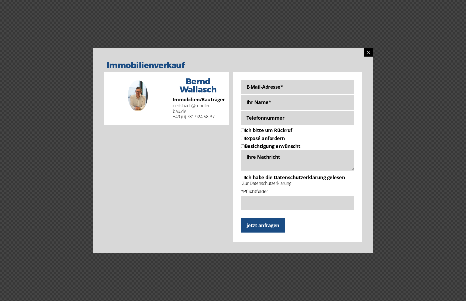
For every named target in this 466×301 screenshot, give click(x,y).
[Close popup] (368, 52)
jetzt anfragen (262, 225)
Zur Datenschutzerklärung (266, 183)
